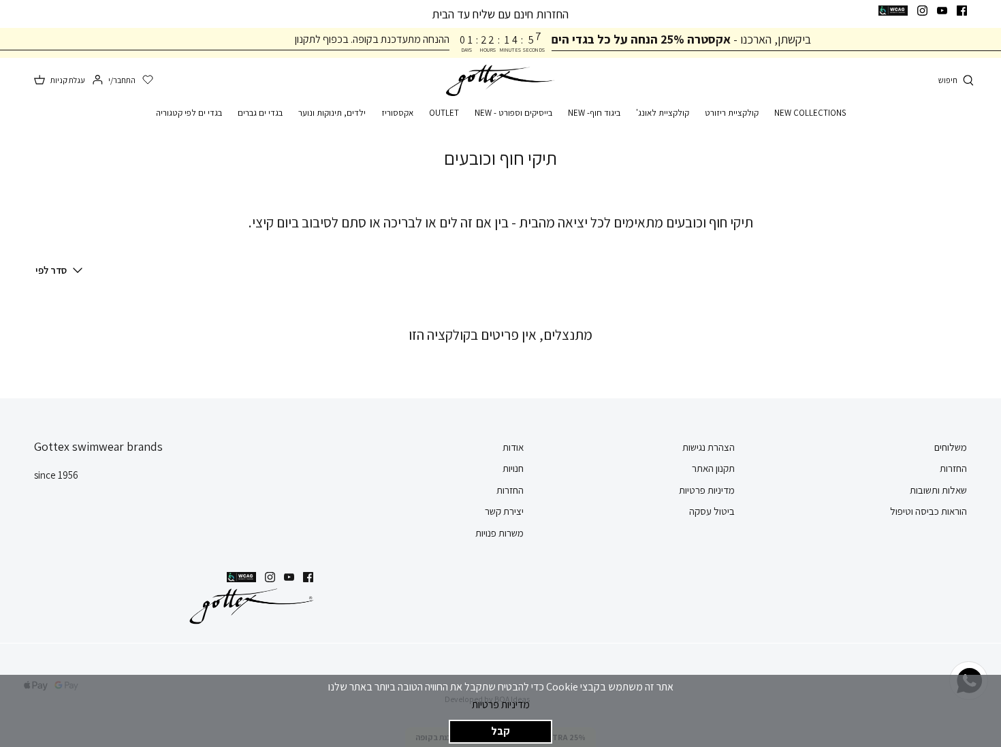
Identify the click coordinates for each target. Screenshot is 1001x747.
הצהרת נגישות (708, 447)
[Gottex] (500, 81)
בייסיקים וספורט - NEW (513, 112)
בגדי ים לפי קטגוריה (189, 112)
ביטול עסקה (712, 511)
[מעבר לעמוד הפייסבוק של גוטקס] (962, 10)
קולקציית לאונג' (662, 112)
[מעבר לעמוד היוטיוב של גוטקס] (942, 10)
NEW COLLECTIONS (810, 112)
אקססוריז (397, 112)
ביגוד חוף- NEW (594, 112)
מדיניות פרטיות (501, 704)
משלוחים (950, 447)
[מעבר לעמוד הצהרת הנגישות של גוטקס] (893, 10)
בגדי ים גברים (260, 112)
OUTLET (444, 112)
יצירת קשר (504, 511)
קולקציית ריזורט (732, 112)
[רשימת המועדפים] (147, 80)
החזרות (953, 468)
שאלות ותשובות (938, 489)
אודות (513, 447)
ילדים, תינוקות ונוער (332, 112)
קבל (500, 731)
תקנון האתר (713, 468)
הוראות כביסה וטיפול (928, 511)
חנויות (513, 468)
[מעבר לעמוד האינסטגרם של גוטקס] (922, 10)
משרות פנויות (499, 532)
